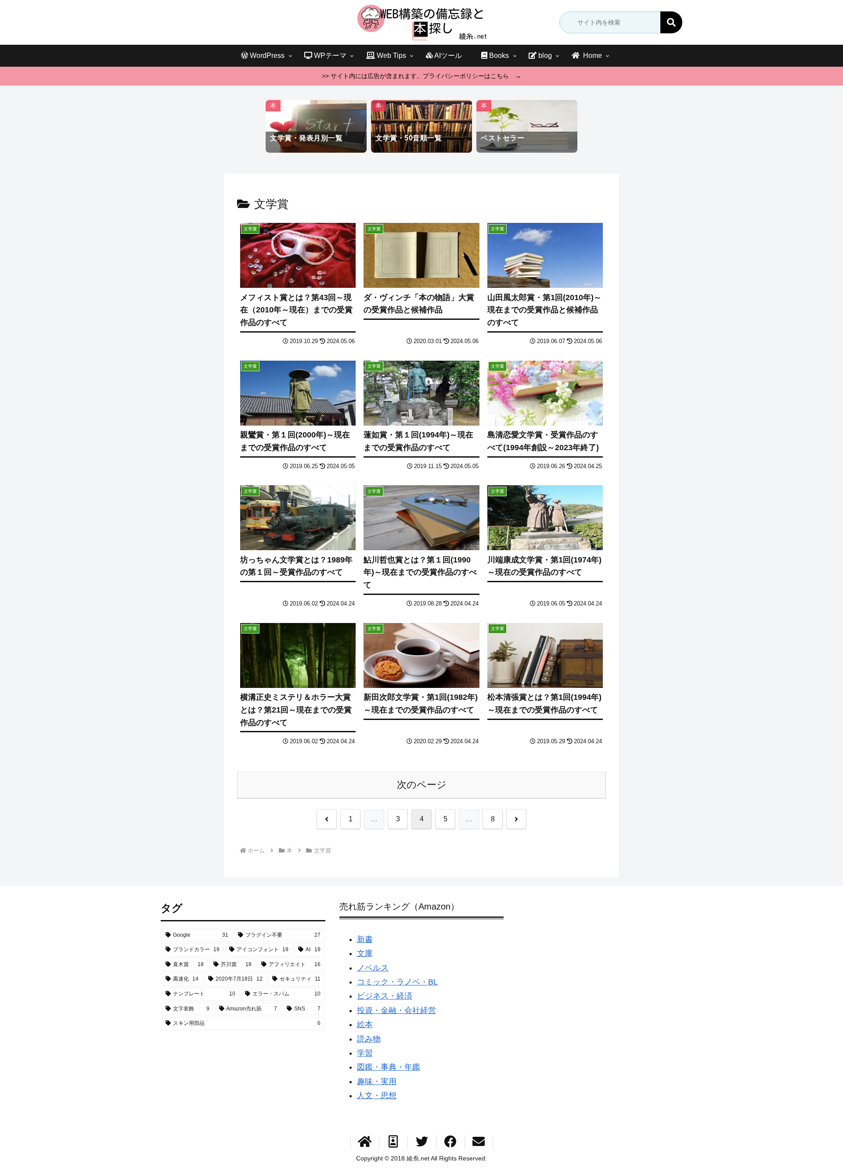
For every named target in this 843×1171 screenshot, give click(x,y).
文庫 (365, 953)
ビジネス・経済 (384, 996)
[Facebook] (450, 1142)
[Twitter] (422, 1142)
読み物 (369, 1039)
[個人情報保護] (393, 1142)
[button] (671, 22)
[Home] (365, 1142)
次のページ (422, 784)
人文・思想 (376, 1095)
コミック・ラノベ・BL (397, 982)
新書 (365, 939)
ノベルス (373, 967)
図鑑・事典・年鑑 (388, 1067)
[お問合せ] (479, 1142)
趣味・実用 (376, 1081)
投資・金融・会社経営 (396, 1010)
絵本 (365, 1024)
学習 (365, 1053)
